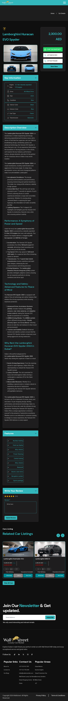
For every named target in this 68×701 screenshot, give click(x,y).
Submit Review (11, 518)
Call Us (19, 575)
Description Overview (15, 127)
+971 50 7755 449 (24, 670)
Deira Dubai (38, 680)
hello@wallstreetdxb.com (26, 673)
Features (9, 433)
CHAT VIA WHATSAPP (54, 49)
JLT (36, 683)
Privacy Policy (41, 695)
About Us (6, 666)
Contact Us (7, 670)
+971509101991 (52, 55)
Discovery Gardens (40, 676)
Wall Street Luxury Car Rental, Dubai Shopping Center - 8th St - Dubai (28, 680)
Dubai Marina (38, 666)
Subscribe (50, 617)
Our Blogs (6, 673)
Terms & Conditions (58, 695)
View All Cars (8, 583)
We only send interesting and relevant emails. (19, 622)
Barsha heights (39, 670)
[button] (62, 535)
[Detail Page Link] (18, 549)
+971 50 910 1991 (24, 666)
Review (7, 500)
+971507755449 (52, 61)
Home (52, 13)
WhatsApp (9, 575)
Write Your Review (14, 490)
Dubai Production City (41, 673)
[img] (5, 496)
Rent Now (54, 66)
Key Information (13, 77)
